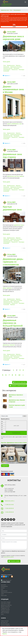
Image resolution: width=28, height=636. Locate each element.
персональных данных (9, 557)
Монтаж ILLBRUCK (5, 625)
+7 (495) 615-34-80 (7, 4)
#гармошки (12, 304)
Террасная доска (5, 611)
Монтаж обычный (5, 623)
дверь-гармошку (7, 288)
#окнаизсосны (15, 69)
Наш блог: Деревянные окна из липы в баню (14, 442)
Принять (4, 633)
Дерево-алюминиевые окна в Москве (13, 89)
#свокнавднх (21, 69)
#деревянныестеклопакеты (16, 66)
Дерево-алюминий (5, 606)
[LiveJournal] (8, 576)
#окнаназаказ (6, 66)
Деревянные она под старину (15, 176)
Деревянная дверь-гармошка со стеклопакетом (13, 262)
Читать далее (6, 61)
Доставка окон (4, 622)
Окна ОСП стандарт (5, 602)
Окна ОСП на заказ (5, 603)
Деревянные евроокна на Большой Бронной (13, 323)
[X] (10, 576)
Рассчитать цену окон (20, 382)
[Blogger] (12, 576)
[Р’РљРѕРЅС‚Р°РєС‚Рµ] (2, 576)
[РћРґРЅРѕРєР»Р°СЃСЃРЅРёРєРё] (4, 576)
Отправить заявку (15, 561)
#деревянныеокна (11, 65)
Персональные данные (6, 592)
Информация (4, 590)
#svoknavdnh (6, 71)
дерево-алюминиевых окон (14, 123)
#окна (4, 65)
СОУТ (2, 593)
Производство (4, 586)
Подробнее (5, 465)
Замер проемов (4, 620)
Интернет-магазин (5, 609)
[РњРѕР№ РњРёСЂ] (6, 576)
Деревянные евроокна (6, 605)
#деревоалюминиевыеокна (16, 134)
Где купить (3, 584)
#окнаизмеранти (6, 69)
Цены (2, 614)
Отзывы (3, 587)
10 (19, 375)
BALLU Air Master (5, 612)
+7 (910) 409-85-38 (9, 508)
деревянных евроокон (9, 345)
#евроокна (18, 65)
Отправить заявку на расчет (18, 385)
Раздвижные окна (5, 608)
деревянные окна (18, 225)
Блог (2, 589)
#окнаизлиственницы (7, 68)
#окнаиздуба (16, 68)
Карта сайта (4, 595)
